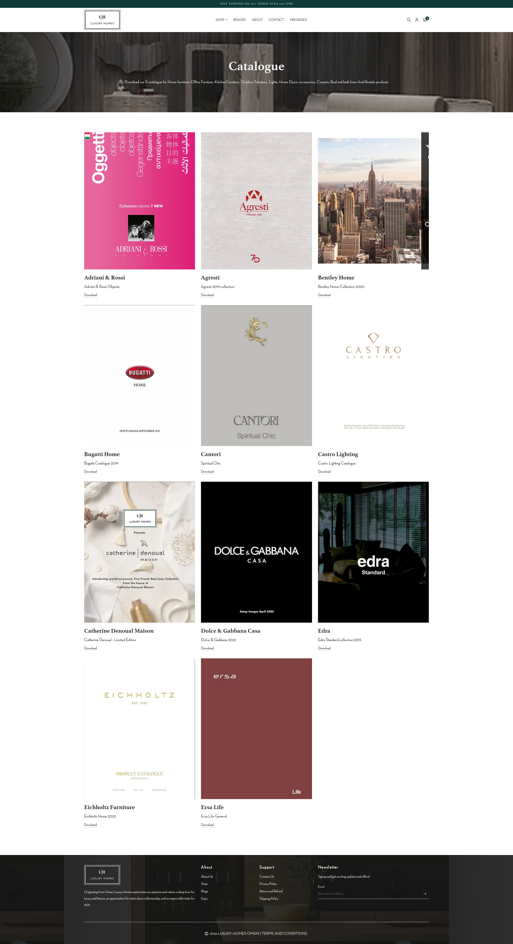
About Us (207, 876)
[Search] (409, 20)
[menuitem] (221, 20)
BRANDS (239, 20)
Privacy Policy (268, 884)
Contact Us (267, 876)
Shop (220, 20)
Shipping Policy (269, 898)
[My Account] (417, 20)
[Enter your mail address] (425, 893)
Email (321, 886)
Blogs (204, 891)
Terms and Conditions (284, 934)
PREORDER (298, 20)
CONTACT (276, 20)
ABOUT (257, 20)
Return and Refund (271, 891)
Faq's (204, 898)
